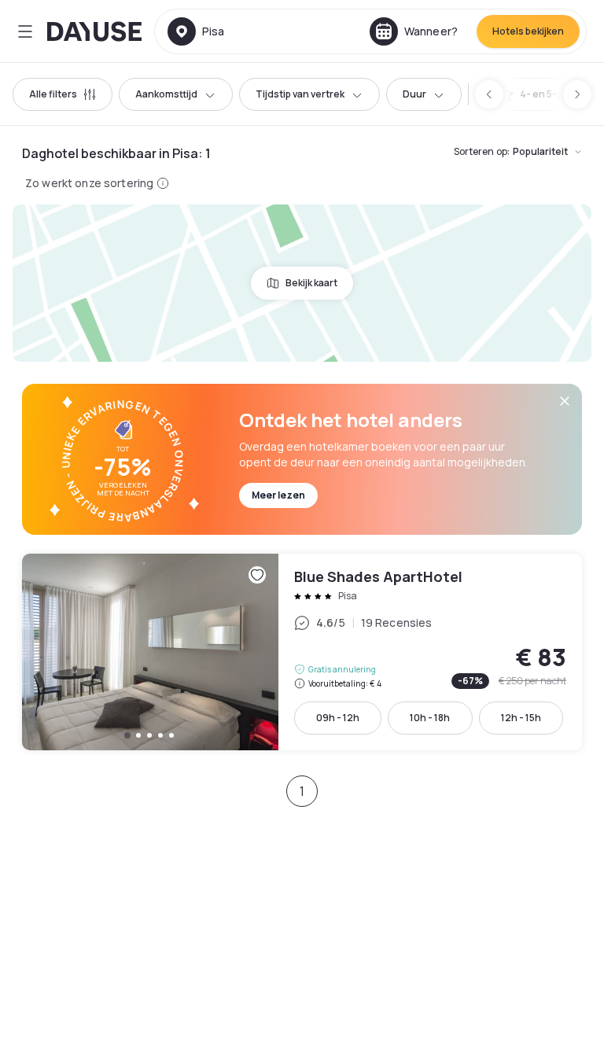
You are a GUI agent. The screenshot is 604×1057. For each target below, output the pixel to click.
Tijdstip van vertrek (300, 94)
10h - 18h (430, 717)
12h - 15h (521, 717)
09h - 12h (337, 717)
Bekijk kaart (311, 282)
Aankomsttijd (166, 94)
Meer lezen (278, 495)
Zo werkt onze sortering (89, 182)
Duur (414, 94)
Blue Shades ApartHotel (302, 652)
